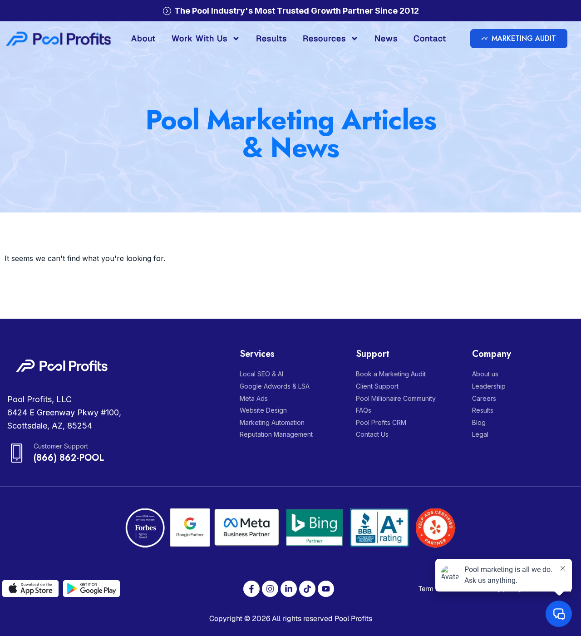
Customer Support (61, 446)
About (143, 38)
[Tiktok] (307, 589)
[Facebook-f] (251, 589)
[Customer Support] (16, 453)
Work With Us (199, 38)
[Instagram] (270, 589)
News (386, 38)
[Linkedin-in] (289, 589)
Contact (430, 38)
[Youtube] (326, 589)
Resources (324, 38)
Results (271, 38)
